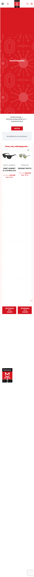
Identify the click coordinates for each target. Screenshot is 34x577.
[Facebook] (3, 412)
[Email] (9, 412)
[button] (2, 4)
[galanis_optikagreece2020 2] (17, 4)
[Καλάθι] (32, 3)
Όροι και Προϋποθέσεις (12, 535)
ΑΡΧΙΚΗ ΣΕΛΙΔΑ (15, 117)
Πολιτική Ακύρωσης (11, 553)
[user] (8, 4)
